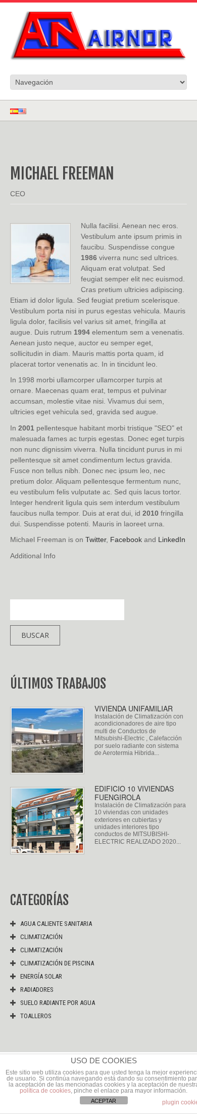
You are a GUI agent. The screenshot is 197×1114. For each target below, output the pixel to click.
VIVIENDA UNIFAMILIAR (133, 708)
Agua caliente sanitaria (56, 923)
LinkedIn (171, 539)
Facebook (126, 539)
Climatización (41, 937)
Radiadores (37, 989)
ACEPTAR (103, 1101)
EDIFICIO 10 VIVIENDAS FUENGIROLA (134, 792)
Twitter (95, 539)
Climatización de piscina (57, 963)
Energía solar (41, 976)
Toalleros (36, 1016)
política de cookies (45, 1090)
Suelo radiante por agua (57, 1003)
